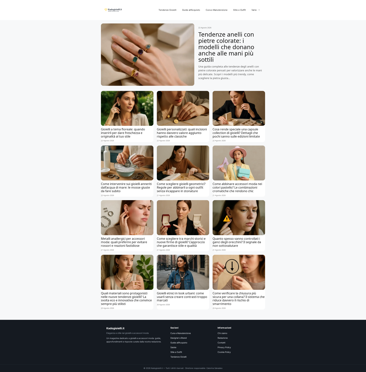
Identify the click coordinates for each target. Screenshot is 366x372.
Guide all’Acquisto (191, 10)
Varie (254, 10)
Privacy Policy (224, 347)
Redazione (223, 338)
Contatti (221, 342)
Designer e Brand (178, 338)
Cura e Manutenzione (216, 10)
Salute (173, 347)
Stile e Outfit (239, 10)
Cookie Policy (224, 352)
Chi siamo (222, 333)
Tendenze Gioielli (167, 10)
